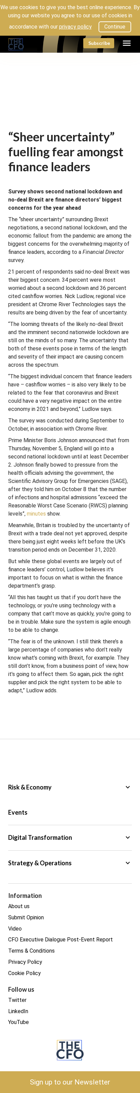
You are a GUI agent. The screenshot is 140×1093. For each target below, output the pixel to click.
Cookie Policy (24, 973)
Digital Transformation (70, 837)
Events (18, 812)
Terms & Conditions (31, 951)
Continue (114, 26)
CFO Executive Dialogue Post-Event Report (60, 939)
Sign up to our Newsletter (70, 1082)
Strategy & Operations (70, 863)
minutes (36, 513)
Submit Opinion (26, 917)
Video (15, 928)
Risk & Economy (70, 787)
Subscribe (99, 43)
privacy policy (75, 26)
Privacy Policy (25, 962)
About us (19, 906)
